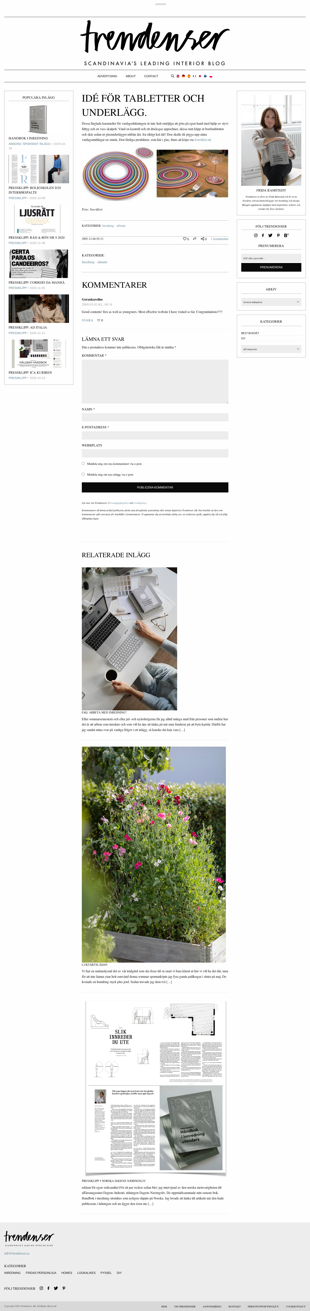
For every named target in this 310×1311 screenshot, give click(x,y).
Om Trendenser (184, 1306)
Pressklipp (18, 198)
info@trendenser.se (17, 1253)
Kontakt (235, 1306)
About (131, 76)
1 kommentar (219, 238)
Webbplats (92, 445)
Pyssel (106, 1273)
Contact (151, 76)
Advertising (107, 76)
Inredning (12, 1273)
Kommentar (94, 355)
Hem (164, 1306)
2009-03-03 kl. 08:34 (97, 304)
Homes (66, 1273)
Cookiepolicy (139, 502)
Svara (87, 320)
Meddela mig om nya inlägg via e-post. (110, 474)
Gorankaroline (92, 299)
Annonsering (212, 1306)
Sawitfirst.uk (202, 139)
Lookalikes (86, 1273)
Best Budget (250, 333)
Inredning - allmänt (113, 226)
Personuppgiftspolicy (118, 502)
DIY (243, 338)
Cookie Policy (296, 1306)
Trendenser (155, 43)
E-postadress (95, 427)
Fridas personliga (41, 1273)
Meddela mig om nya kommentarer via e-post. (114, 464)
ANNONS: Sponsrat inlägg (30, 144)
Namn (88, 409)
